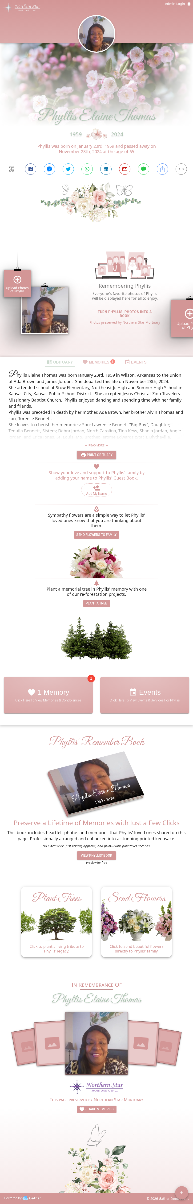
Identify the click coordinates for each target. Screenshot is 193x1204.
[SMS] (143, 169)
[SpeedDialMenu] (181, 1192)
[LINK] (181, 169)
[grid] (96, 297)
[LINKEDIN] (106, 169)
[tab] (60, 362)
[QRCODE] (11, 169)
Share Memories (99, 1109)
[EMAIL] (124, 169)
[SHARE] (162, 169)
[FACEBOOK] (30, 169)
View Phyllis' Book (96, 855)
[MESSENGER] (49, 169)
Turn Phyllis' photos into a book (125, 314)
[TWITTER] (68, 169)
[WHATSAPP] (87, 169)
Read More (96, 445)
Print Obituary (99, 455)
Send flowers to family (96, 535)
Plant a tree (96, 603)
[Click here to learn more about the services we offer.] (96, 1087)
